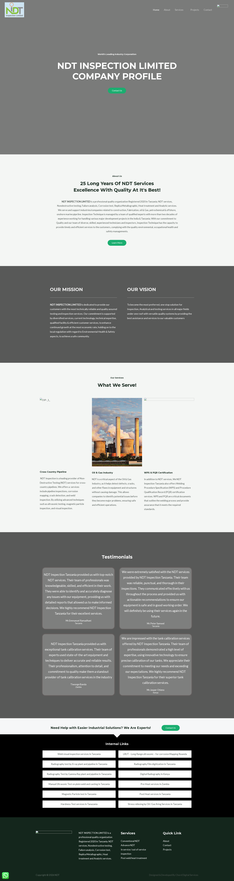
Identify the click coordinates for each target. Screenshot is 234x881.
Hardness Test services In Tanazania (79, 804)
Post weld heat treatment (134, 858)
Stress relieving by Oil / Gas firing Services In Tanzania (155, 804)
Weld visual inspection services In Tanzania (79, 754)
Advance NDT (128, 845)
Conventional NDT (130, 841)
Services (179, 9)
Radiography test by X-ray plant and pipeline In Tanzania (79, 764)
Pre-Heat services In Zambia (155, 784)
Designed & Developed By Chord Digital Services (173, 875)
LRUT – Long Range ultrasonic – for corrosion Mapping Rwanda (155, 754)
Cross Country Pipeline (53, 472)
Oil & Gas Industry (102, 472)
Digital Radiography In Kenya (155, 774)
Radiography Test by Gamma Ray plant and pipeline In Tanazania (79, 774)
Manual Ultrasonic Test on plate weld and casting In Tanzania (79, 784)
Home (156, 9)
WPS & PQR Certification (158, 472)
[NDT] (14, 9)
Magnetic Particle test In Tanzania (79, 794)
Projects (194, 9)
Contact (208, 9)
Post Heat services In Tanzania (154, 794)
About (167, 9)
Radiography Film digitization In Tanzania (155, 764)
